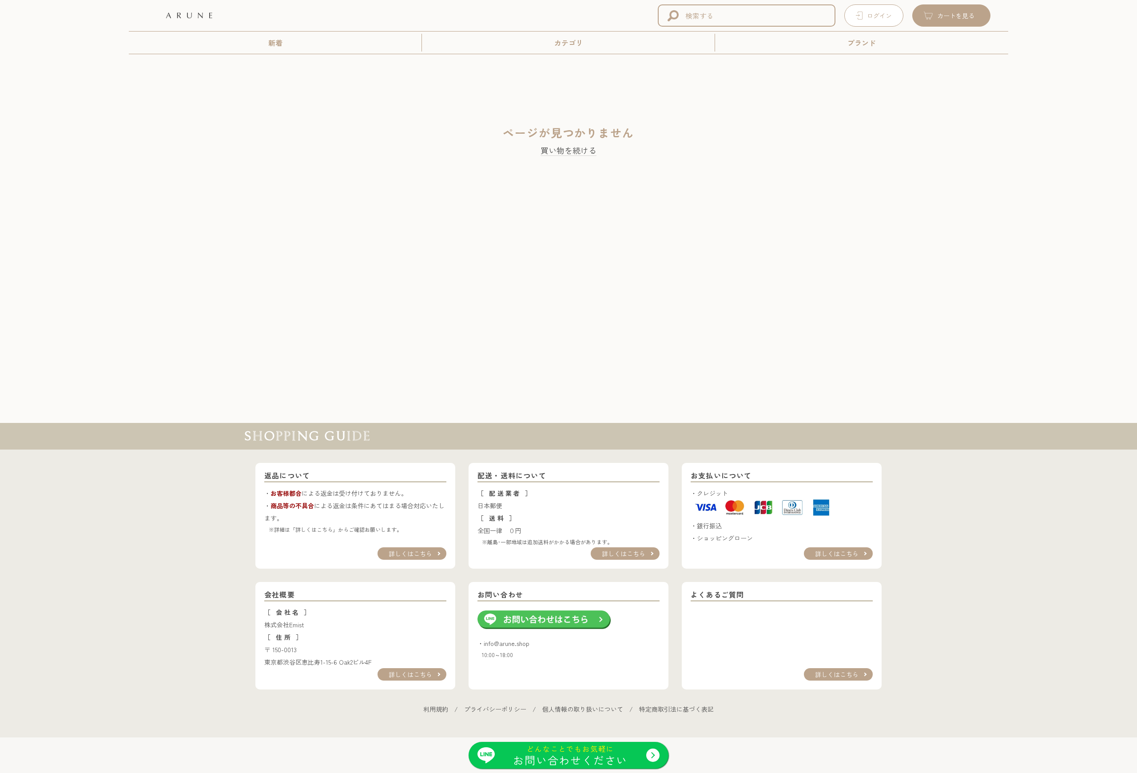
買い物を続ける (568, 150)
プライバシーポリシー (495, 709)
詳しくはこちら (410, 553)
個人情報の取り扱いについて (582, 709)
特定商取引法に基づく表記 (676, 709)
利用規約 (435, 709)
